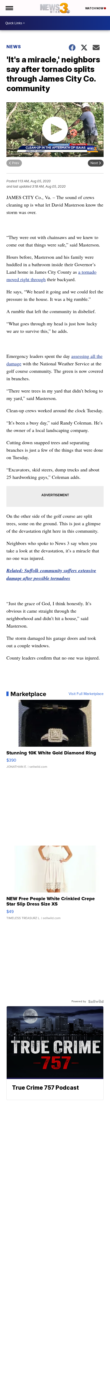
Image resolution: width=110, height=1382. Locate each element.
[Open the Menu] (9, 8)
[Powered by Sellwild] (96, 1001)
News (13, 46)
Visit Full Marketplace (86, 694)
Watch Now (94, 8)
